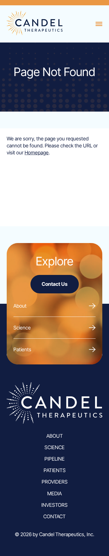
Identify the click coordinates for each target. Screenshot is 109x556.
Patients (22, 349)
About (20, 306)
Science (22, 328)
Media (54, 493)
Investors (54, 505)
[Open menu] (99, 24)
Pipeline (54, 459)
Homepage (37, 153)
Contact (54, 516)
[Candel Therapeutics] (35, 33)
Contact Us (55, 284)
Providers (55, 482)
